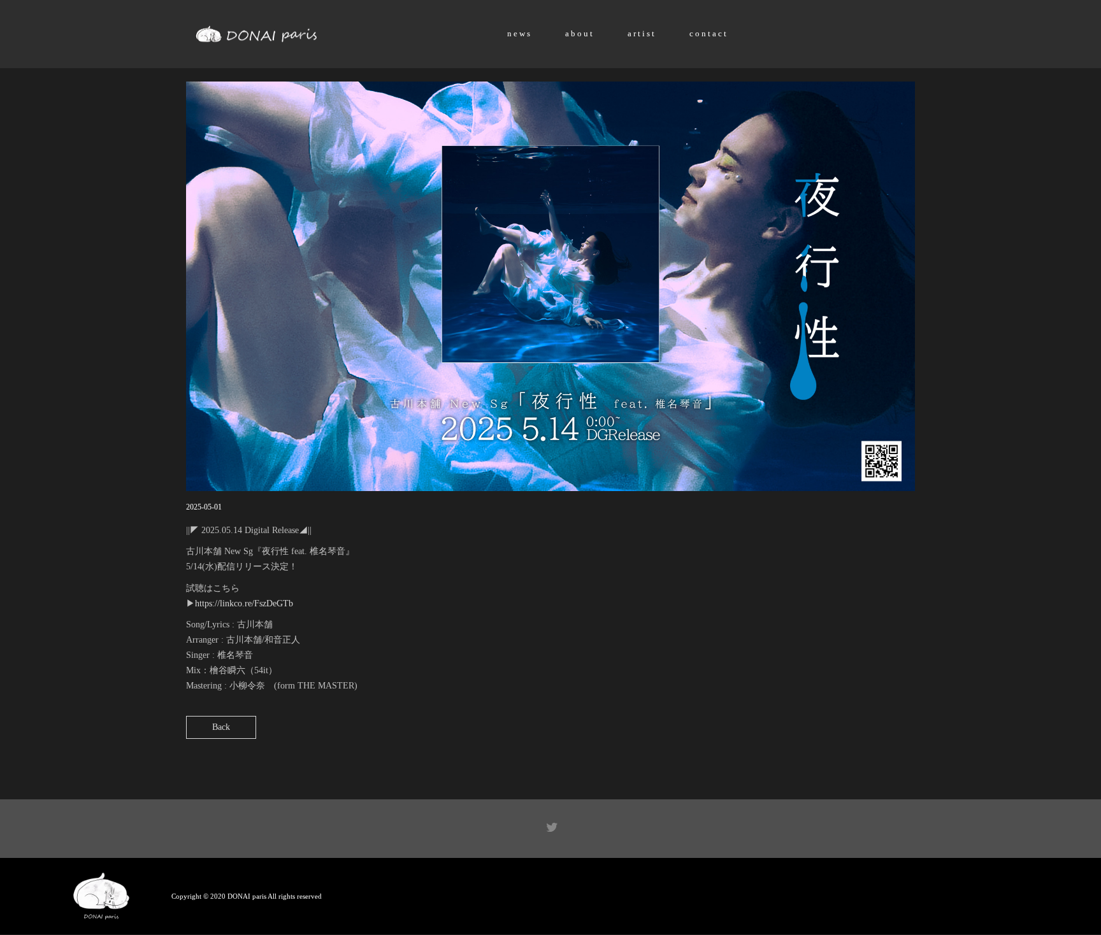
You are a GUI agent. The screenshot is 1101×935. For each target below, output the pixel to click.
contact (708, 33)
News (519, 33)
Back (221, 727)
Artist (642, 33)
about (579, 33)
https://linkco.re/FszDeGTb (244, 603)
